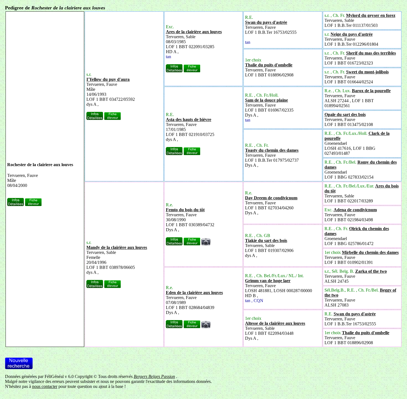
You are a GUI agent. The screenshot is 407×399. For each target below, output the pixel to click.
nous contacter (44, 386)
